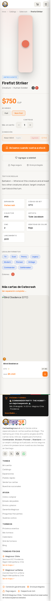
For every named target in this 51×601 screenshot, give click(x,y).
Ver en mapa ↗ (8, 565)
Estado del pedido (11, 501)
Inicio (4, 11)
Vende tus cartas (10, 482)
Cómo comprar (9, 497)
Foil (6, 113)
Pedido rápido (9, 478)
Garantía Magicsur (11, 509)
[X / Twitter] (11, 453)
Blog (5, 545)
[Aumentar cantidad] (30, 125)
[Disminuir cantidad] (19, 125)
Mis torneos (8, 532)
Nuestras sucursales (12, 486)
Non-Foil (19, 113)
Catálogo (12, 11)
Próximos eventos (11, 528)
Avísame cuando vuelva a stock (27, 147)
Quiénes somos (10, 518)
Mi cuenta (7, 465)
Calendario (7, 537)
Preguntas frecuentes (13, 513)
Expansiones (8, 473)
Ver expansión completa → (14, 291)
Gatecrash (23, 11)
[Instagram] (5, 453)
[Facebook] (17, 453)
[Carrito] (37, 4)
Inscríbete (11, 413)
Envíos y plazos (9, 505)
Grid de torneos (10, 541)
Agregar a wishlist (27, 157)
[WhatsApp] (23, 453)
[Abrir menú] (46, 4)
